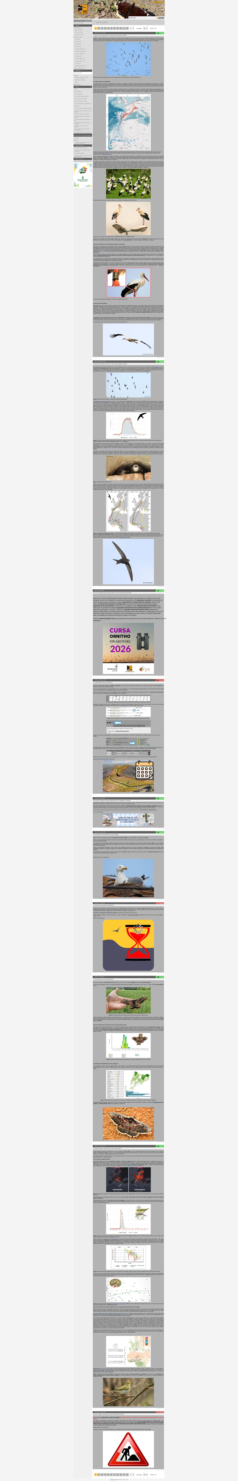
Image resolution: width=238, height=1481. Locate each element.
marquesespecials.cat (98, 250)
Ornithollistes (125, 441)
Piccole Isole (115, 1239)
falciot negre (105, 401)
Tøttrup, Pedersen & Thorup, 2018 (105, 1369)
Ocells (76, 140)
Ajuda (76, 75)
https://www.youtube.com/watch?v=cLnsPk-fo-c (104, 758)
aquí (102, 811)
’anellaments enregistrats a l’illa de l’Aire (117, 1303)
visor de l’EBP (131, 1164)
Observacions (78, 27)
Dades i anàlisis (78, 37)
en (161, 17)
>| (127, 28)
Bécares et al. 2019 (107, 154)
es (159, 17)
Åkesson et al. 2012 (125, 537)
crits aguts (156, 367)
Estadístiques (78, 84)
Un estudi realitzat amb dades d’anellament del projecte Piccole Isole (109, 1313)
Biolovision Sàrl (113, 1479)
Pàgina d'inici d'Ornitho (79, 20)
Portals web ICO (157, 2)
